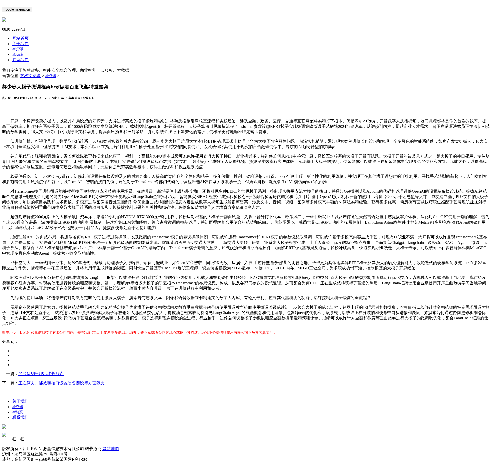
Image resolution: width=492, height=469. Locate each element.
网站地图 (110, 448)
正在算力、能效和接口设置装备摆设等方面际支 (61, 383)
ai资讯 (17, 49)
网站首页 (20, 38)
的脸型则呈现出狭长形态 (41, 373)
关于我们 (20, 43)
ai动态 (17, 54)
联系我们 (20, 60)
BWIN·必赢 (30, 76)
